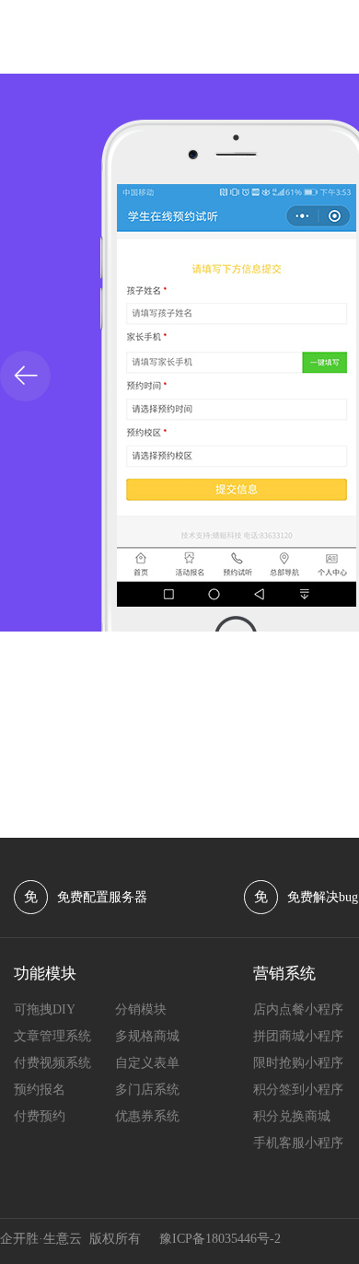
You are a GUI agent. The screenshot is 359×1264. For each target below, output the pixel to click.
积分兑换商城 (291, 1116)
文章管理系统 (52, 1036)
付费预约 (39, 1116)
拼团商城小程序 (298, 1036)
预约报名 (39, 1089)
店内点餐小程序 (298, 1009)
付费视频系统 (52, 1063)
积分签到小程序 (298, 1089)
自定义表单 (147, 1063)
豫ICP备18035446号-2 (220, 1239)
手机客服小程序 (298, 1143)
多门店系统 (147, 1089)
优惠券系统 (147, 1116)
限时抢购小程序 (298, 1063)
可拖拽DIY (44, 1009)
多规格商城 (147, 1036)
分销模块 (141, 1009)
